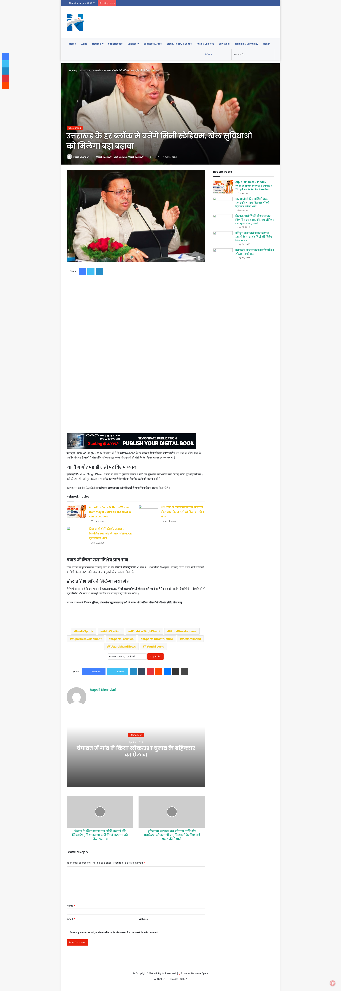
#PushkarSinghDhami (145, 631)
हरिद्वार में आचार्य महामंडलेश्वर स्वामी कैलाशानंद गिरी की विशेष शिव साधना (253, 236)
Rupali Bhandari (81, 156)
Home (72, 43)
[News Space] (75, 22)
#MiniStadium (111, 631)
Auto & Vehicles (205, 43)
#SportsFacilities (122, 639)
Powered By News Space (195, 973)
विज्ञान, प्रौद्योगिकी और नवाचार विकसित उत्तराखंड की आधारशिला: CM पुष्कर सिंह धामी (110, 533)
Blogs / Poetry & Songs (179, 43)
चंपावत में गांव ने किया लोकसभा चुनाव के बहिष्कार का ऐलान (136, 751)
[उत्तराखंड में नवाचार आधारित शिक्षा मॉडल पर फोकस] (223, 255)
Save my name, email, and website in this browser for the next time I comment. (114, 932)
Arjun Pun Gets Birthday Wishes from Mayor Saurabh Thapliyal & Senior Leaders (110, 512)
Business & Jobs (153, 43)
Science (132, 43)
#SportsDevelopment (87, 639)
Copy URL (155, 656)
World (84, 43)
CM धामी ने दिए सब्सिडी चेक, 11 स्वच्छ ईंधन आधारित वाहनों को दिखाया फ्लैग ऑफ (182, 512)
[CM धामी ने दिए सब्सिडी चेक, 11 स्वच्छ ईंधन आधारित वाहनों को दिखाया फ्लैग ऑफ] (148, 511)
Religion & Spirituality (246, 43)
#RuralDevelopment (183, 631)
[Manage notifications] (332, 983)
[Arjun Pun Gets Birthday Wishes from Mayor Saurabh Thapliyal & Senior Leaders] (76, 511)
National (96, 43)
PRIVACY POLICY (178, 979)
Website (143, 919)
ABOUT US (160, 979)
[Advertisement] (135, 309)
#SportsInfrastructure (157, 639)
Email (71, 919)
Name (71, 905)
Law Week (224, 43)
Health (266, 43)
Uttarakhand (84, 70)
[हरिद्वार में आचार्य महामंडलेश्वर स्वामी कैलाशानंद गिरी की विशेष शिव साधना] (223, 238)
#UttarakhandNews (122, 646)
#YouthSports (154, 646)
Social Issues (115, 43)
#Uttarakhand (191, 639)
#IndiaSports (84, 631)
